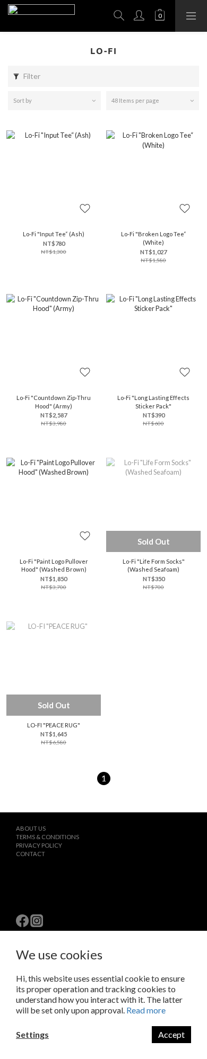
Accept (171, 1034)
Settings (32, 1034)
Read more (146, 1010)
